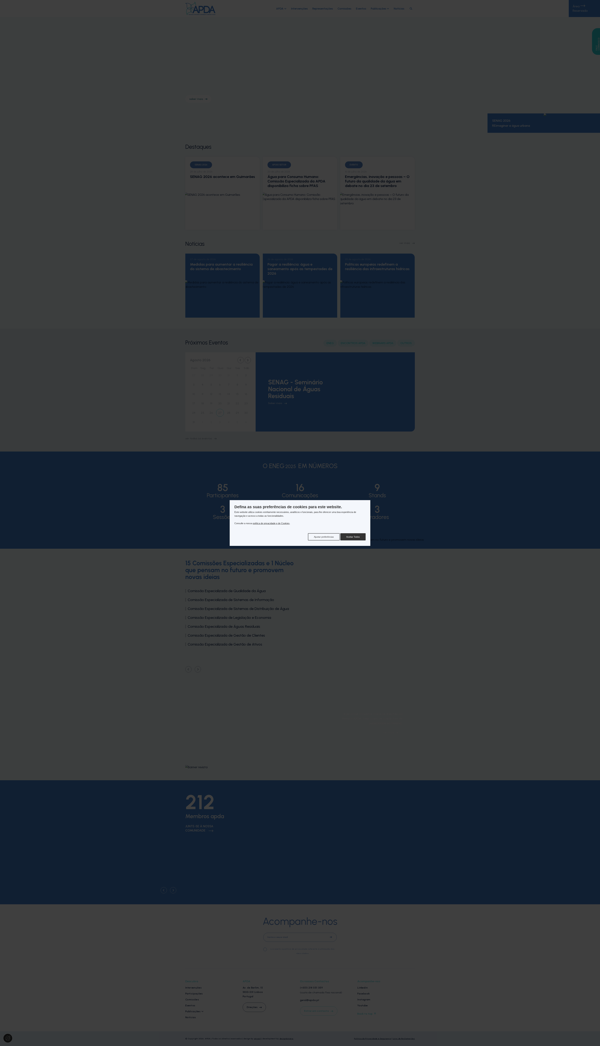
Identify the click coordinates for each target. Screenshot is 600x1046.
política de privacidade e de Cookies (271, 523)
